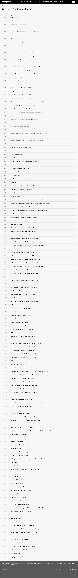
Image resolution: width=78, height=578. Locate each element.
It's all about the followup (16, 154)
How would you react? (15, 175)
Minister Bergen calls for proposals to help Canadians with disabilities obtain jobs (29, 508)
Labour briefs (14, 136)
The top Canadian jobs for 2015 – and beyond (20, 45)
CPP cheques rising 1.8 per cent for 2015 (19, 38)
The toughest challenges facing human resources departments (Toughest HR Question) (29, 210)
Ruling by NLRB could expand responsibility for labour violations (25, 91)
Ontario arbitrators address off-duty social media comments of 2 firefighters (27, 402)
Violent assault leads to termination (18, 434)
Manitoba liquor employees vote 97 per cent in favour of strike (24, 367)
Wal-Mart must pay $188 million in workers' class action (23, 94)
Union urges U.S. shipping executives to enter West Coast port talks (25, 21)
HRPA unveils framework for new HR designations (22, 360)
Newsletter (7, 563)
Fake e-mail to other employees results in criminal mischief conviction (26, 469)
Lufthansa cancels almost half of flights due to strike (22, 550)
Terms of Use (23, 563)
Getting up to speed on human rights (19, 248)
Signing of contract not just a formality (19, 539)
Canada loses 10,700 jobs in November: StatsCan (21, 315)
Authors (65, 563)
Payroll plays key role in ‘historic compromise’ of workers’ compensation (26, 420)
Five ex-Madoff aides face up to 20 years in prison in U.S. (23, 329)
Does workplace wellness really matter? (19, 445)
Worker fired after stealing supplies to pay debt (21, 308)
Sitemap (9, 564)
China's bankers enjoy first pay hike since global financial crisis (24, 42)
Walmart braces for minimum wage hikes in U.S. (21, 49)
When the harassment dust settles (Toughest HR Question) (23, 546)
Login (73, 1)
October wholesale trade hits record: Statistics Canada (23, 98)
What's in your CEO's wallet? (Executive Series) (21, 147)
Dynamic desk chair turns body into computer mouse (22, 52)
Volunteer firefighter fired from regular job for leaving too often (25, 280)
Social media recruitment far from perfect (20, 126)
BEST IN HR (38, 1)
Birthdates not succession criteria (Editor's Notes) (21, 189)
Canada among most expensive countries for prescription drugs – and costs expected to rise (31, 371)
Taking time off (14, 192)
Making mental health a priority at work (19, 455)
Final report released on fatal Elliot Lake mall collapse (22, 525)
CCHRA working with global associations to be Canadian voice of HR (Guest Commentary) (31, 430)
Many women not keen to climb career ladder (21, 206)
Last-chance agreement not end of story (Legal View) (22, 427)
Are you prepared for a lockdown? (18, 557)
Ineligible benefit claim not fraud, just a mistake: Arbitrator (24, 255)
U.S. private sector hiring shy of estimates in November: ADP (24, 392)
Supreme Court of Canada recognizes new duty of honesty (23, 276)
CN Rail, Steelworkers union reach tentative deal (21, 332)
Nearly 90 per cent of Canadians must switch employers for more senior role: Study (29, 374)
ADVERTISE (61, 1)
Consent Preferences (59, 563)
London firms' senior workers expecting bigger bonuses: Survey (24, 70)
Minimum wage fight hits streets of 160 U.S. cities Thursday (23, 357)
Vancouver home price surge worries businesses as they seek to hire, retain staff (28, 63)
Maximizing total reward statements (18, 129)
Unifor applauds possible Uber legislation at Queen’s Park (23, 353)
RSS (12, 564)
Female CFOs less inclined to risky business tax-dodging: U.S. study (25, 56)
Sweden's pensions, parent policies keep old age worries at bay (24, 385)
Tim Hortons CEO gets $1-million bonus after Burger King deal (24, 301)
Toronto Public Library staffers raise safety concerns (22, 406)
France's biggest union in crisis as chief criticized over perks (24, 378)
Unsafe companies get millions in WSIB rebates (21, 511)
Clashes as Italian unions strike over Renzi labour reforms (23, 227)
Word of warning (14, 115)
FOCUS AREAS (26, 1)
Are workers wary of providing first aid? (19, 543)
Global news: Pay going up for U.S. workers (20, 290)
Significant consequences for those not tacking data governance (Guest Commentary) (29, 199)
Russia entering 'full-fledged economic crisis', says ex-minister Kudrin (26, 77)
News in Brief (14, 522)
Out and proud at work (16, 473)
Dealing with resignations (16, 84)
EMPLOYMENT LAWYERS (45, 1)
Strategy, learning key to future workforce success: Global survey (25, 161)
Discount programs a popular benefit (19, 143)
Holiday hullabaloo (15, 157)
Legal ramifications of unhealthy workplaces (20, 220)
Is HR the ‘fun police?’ (15, 304)
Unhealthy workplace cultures (17, 364)
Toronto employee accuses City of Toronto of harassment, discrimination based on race (30, 203)
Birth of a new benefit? (16, 462)
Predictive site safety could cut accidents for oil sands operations (25, 262)
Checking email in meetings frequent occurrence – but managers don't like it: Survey (29, 101)
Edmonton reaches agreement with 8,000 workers (21, 28)
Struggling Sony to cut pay (16, 311)
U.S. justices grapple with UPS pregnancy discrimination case (24, 381)
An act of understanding (16, 518)
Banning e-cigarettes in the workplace (19, 409)
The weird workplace (15, 196)
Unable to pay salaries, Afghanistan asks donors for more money (25, 238)
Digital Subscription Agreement (15, 563)
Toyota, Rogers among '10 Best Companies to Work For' (22, 350)
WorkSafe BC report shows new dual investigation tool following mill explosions (28, 245)
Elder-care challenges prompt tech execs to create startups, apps (25, 31)
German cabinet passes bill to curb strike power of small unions (25, 241)
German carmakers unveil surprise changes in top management (24, 294)
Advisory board (4, 564)
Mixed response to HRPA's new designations (20, 504)
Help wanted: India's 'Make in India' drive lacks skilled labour (24, 35)
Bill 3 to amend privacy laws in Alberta (19, 325)
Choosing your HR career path (17, 441)
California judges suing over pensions (19, 24)
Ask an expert (14, 515)
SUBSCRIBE (56, 1)
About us (39, 563)
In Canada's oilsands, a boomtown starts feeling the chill (23, 105)
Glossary (3, 563)
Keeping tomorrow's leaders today (18, 150)
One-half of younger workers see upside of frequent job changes (25, 73)
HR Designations (14, 17)
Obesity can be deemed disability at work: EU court (22, 87)
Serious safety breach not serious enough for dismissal (22, 452)
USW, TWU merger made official (18, 536)
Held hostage (13, 182)
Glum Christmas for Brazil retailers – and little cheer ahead (24, 217)
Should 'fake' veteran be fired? (17, 213)
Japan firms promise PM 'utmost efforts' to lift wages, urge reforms (25, 178)
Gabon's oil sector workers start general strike (21, 413)
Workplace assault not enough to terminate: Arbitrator (23, 252)
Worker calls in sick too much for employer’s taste (21, 269)
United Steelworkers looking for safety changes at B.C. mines (24, 532)
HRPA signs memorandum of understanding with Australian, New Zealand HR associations (31, 459)
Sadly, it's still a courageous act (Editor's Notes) (21, 490)
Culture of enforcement (16, 476)
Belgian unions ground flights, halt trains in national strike (23, 185)
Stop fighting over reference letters (18, 497)
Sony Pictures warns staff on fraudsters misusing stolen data (24, 119)
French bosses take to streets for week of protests (21, 399)
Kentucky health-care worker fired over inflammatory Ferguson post (25, 346)
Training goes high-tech (16, 171)
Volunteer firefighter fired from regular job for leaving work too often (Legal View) (29, 133)
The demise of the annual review (18, 480)
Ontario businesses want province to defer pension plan (23, 297)
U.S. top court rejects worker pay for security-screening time (24, 287)
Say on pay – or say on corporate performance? (21, 164)
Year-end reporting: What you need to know (20, 501)
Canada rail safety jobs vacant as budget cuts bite (21, 318)
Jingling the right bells (16, 448)
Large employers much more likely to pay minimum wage (23, 395)
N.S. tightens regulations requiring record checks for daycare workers (26, 66)
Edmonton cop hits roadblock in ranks (19, 494)
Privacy (48, 563)
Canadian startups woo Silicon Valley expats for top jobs (23, 416)
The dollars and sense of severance (18, 423)
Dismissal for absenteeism (16, 224)
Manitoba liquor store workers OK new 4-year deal (22, 80)
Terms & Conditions (30, 563)
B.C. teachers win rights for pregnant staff (20, 168)
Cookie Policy (53, 563)
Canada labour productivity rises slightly (20, 322)
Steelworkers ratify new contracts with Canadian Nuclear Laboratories (26, 112)
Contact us (44, 563)
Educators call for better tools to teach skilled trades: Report (24, 234)
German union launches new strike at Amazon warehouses (23, 336)
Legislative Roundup (15, 438)
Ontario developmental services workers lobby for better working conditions (27, 140)
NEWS (22, 1)
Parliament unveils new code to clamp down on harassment (24, 231)
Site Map (5, 5)
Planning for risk (14, 122)
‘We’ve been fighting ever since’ (17, 483)
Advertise (35, 563)
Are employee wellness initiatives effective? (20, 108)
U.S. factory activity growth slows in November (21, 487)
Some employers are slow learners (18, 283)
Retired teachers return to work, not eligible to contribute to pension (26, 343)
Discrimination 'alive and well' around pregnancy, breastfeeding (25, 529)
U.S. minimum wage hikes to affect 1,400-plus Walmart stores (24, 59)
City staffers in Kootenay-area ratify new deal (21, 466)
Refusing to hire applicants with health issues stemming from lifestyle (26, 259)
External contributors (71, 563)
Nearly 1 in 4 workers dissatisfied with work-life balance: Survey (25, 388)
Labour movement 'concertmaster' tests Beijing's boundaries (24, 339)
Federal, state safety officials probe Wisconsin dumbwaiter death (25, 273)
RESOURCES (32, 1)
